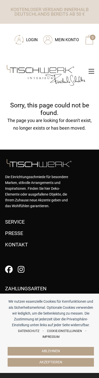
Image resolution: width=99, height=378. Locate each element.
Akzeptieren (50, 362)
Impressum (50, 337)
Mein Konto (67, 39)
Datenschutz (28, 331)
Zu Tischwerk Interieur (39, 31)
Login (32, 39)
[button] (91, 71)
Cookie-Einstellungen (64, 331)
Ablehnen (51, 351)
